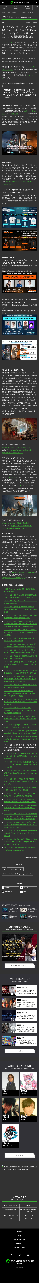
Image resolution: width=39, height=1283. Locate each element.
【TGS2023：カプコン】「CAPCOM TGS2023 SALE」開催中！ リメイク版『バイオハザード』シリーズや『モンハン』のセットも (20, 678)
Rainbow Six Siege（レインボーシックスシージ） (17, 874)
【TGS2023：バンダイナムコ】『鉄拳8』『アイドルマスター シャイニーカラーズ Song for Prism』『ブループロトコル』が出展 (20, 841)
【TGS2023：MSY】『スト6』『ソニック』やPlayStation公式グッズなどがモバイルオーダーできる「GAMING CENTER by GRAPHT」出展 (20, 623)
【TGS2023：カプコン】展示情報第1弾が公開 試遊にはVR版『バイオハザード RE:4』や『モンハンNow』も (20, 833)
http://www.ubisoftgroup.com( (23, 572)
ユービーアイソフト (8, 42)
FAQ (19, 1236)
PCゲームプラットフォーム (10, 1205)
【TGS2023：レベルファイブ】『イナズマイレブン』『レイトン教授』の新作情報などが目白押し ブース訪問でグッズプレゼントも (20, 824)
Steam (28, 1205)
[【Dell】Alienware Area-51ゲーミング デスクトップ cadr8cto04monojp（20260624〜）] (19, 1178)
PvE (19, 485)
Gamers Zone (6, 12)
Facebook (7, 887)
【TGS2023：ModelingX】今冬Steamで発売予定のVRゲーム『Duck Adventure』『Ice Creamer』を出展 (20, 773)
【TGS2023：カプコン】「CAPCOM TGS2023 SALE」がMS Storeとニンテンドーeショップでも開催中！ (20, 609)
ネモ (11, 1219)
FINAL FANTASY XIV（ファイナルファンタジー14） (28, 1210)
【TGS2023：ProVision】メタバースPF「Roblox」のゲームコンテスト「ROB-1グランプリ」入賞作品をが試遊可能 (20, 710)
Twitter (26, 887)
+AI (4, 869)
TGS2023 (14, 113)
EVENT (14, 12)
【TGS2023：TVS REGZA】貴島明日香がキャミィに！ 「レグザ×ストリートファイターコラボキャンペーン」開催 (20, 764)
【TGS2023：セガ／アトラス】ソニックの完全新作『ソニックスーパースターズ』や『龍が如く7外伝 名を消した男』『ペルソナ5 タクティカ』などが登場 (20, 816)
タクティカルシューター (15, 869)
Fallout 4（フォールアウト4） (10, 1215)
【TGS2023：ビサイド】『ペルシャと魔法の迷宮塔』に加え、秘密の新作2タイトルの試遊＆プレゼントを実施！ (20, 739)
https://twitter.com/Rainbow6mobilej (16, 447)
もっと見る (19, 1051)
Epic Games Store (10, 1209)
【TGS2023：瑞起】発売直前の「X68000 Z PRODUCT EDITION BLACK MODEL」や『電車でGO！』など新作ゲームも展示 (20, 693)
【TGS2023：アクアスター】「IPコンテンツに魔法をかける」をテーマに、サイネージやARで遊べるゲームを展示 (20, 632)
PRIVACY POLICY (19, 1239)
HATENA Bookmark (10, 892)
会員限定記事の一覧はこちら (19, 965)
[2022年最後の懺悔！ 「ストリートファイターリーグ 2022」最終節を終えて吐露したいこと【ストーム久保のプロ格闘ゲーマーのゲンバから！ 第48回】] (19, 947)
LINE (25, 892)
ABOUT (19, 1232)
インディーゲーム (28, 1215)
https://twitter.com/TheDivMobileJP (15, 523)
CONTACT (19, 1243)
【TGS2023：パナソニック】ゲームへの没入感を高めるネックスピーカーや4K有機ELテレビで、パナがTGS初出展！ (20, 701)
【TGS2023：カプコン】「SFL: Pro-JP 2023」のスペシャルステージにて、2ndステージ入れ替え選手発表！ (20, 664)
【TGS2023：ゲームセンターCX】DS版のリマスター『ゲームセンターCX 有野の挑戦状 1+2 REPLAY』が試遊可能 (20, 756)
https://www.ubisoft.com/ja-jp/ (13, 577)
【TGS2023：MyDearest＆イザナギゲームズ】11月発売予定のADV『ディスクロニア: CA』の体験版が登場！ (20, 718)
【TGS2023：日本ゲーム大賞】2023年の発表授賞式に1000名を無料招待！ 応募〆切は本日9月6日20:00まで (20, 807)
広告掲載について (19, 1247)
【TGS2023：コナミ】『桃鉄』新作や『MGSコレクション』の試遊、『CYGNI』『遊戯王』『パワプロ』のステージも (20, 781)
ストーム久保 (28, 1219)
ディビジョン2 (11, 477)
